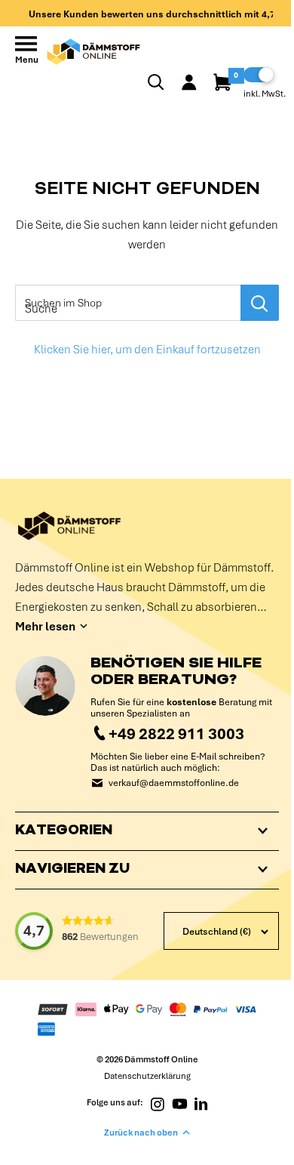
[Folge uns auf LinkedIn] (195, 1103)
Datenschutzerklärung (141, 1076)
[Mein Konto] (189, 82)
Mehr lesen (45, 626)
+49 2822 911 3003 (176, 733)
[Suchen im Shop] (259, 303)
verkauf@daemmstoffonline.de (174, 783)
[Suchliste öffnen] (156, 82)
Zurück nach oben (136, 1132)
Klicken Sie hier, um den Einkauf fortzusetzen (147, 349)
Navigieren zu (72, 869)
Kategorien (63, 831)
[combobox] (127, 303)
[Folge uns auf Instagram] (151, 1103)
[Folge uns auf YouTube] (174, 1103)
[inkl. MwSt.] (258, 74)
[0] (223, 82)
